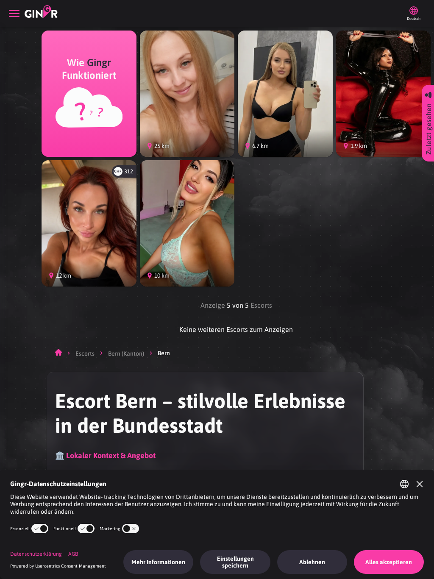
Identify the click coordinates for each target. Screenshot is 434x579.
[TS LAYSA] (383, 94)
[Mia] (89, 223)
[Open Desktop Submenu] (14, 13)
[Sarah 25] (187, 94)
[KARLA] (187, 223)
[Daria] (285, 94)
